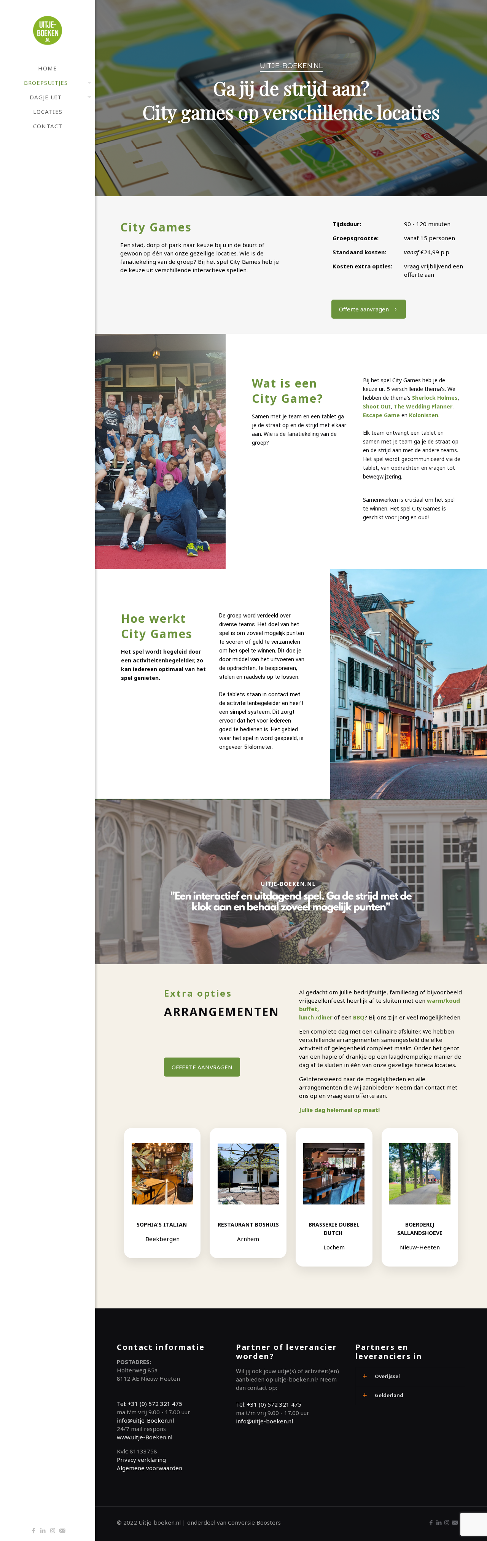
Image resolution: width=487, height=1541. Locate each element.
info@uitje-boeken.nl (264, 1421)
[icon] (62, 1530)
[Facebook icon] (34, 1530)
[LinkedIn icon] (43, 1530)
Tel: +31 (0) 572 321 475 (149, 1403)
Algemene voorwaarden (149, 1468)
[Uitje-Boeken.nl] (47, 30)
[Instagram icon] (53, 1530)
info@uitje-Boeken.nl (145, 1420)
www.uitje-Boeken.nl (144, 1437)
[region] (291, 98)
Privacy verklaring (141, 1459)
